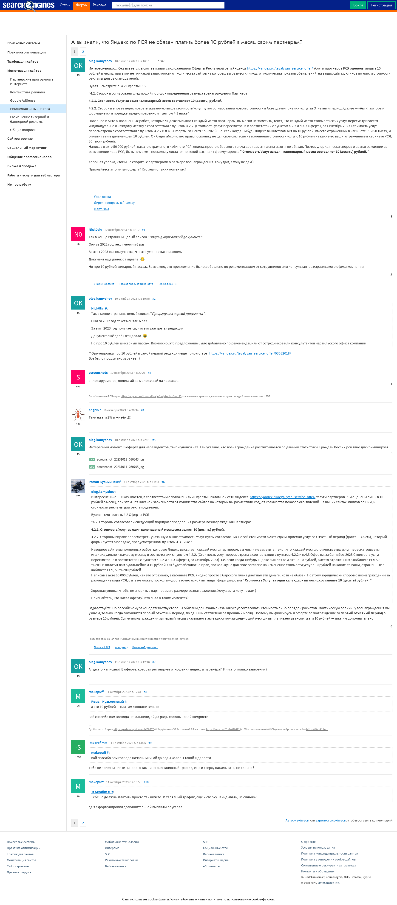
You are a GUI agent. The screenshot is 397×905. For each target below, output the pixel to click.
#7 (154, 662)
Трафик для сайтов (22, 61)
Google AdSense (22, 100)
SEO (107, 854)
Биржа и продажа (21, 166)
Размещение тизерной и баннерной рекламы (29, 119)
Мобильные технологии (122, 842)
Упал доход (102, 196)
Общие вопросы (23, 129)
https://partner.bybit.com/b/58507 (133, 729)
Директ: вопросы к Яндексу (114, 202)
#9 (150, 743)
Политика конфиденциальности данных (329, 853)
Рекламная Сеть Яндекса (30, 108)
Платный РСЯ (102, 647)
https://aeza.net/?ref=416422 (223, 729)
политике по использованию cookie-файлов (241, 899)
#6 (163, 482)
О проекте (308, 842)
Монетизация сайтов (24, 70)
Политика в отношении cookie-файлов (328, 859)
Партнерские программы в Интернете (31, 81)
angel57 (95, 410)
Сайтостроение (20, 138)
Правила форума (19, 872)
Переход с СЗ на (167, 283)
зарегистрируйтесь (331, 820)
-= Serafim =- (98, 742)
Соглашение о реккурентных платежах (328, 865)
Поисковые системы (23, 43)
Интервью (112, 848)
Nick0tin (95, 229)
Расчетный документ (145, 647)
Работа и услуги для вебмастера (33, 175)
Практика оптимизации (26, 52)
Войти (358, 5)
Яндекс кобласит (104, 283)
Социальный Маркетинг (27, 147)
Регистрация (381, 5)
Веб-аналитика (115, 866)
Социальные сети (215, 848)
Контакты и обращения (318, 871)
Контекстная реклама (27, 92)
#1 (143, 230)
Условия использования (318, 847)
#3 (149, 373)
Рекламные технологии (121, 860)
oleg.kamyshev (100, 61)
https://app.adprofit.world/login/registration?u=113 (151, 396)
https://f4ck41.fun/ (317, 729)
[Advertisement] (198, 23)
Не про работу (19, 184)
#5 (154, 440)
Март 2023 (101, 209)
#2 (154, 298)
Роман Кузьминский (105, 481)
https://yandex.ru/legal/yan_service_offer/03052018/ (250, 353)
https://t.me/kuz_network (174, 638)
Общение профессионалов (29, 156)
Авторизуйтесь (297, 820)
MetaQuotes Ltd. (329, 883)
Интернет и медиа (216, 860)
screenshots (98, 372)
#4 (142, 410)
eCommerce (211, 866)
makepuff (96, 691)
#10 (146, 782)
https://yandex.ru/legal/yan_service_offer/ (280, 68)
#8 (145, 692)
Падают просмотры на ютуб (136, 283)
